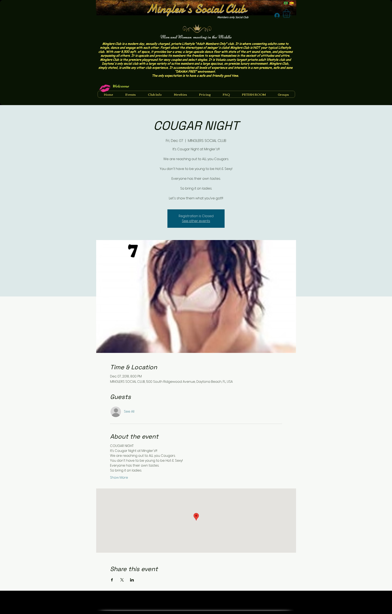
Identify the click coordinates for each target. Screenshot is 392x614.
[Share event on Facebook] (112, 579)
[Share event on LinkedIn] (132, 579)
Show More (119, 477)
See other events (196, 221)
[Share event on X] (122, 579)
